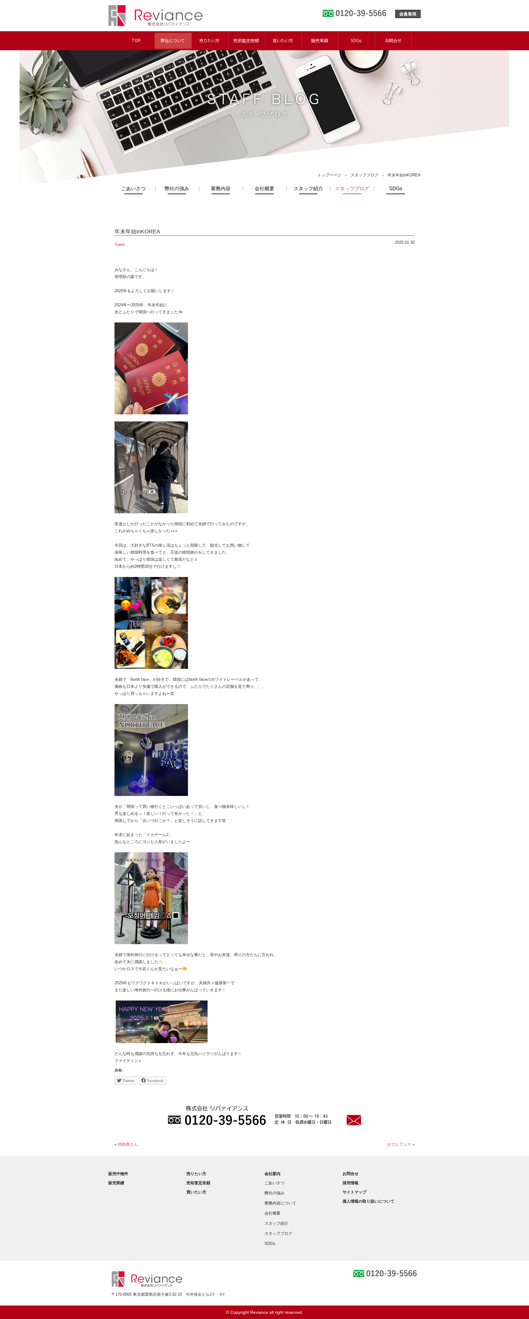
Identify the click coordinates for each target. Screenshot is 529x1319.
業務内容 (221, 188)
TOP (136, 40)
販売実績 (319, 40)
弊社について (172, 40)
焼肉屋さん (128, 1144)
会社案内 (272, 1173)
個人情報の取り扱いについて (368, 1201)
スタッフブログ (364, 175)
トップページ (329, 175)
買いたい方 (282, 40)
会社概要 (264, 188)
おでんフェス (399, 1144)
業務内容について (280, 1203)
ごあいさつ (133, 188)
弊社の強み (177, 188)
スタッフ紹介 (308, 188)
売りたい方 (209, 40)
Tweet (119, 244)
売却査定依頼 (246, 40)
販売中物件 (118, 1173)
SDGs (356, 40)
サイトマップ (354, 1192)
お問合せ (393, 40)
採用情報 (350, 1183)
